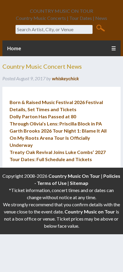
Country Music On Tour (74, 176)
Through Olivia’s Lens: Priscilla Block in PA (56, 123)
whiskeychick (65, 78)
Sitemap (79, 183)
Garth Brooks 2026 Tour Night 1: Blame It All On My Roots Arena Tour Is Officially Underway (58, 138)
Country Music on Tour (89, 211)
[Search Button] (100, 28)
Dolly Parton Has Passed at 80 (43, 116)
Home (14, 48)
